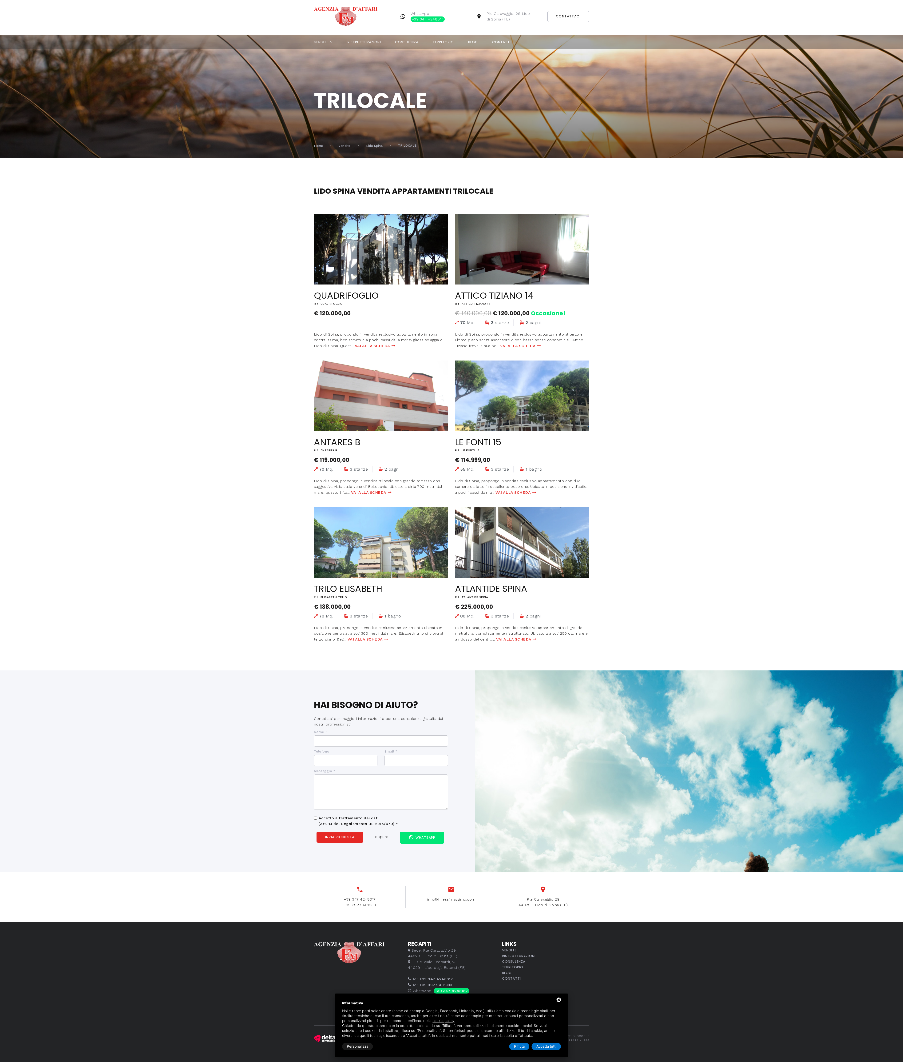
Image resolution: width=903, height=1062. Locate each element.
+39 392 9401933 (360, 905)
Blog (473, 42)
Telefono (321, 751)
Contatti (501, 42)
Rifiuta (519, 1046)
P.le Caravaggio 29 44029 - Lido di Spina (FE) (543, 902)
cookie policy (443, 1020)
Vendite (321, 42)
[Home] (353, 16)
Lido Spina (374, 146)
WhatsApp (427, 16)
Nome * (320, 732)
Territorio (443, 42)
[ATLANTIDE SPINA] (522, 542)
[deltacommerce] (324, 1038)
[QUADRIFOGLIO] (381, 249)
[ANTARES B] (381, 396)
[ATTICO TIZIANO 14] (522, 249)
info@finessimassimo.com (451, 899)
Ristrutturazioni (364, 42)
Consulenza (406, 42)
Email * (390, 751)
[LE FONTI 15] (522, 396)
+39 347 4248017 (360, 899)
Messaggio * (324, 771)
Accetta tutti (546, 1046)
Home (318, 146)
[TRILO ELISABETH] (381, 542)
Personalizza (357, 1046)
